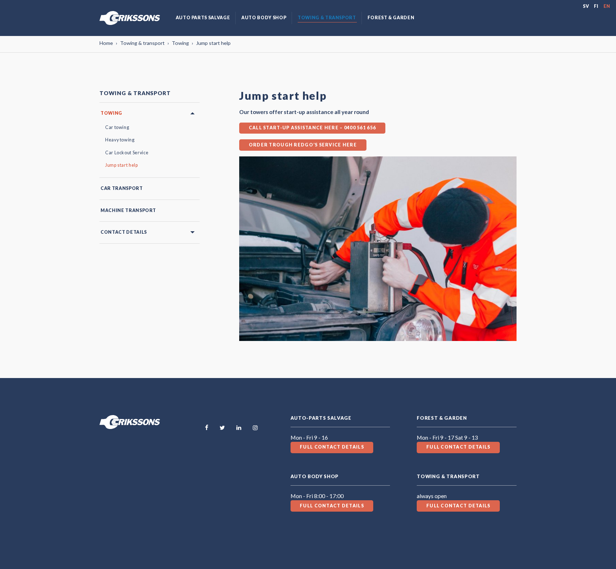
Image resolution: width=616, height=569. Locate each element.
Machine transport (128, 210)
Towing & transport (327, 17)
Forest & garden (391, 17)
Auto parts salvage (203, 17)
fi (596, 6)
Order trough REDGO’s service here (303, 145)
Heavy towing (120, 140)
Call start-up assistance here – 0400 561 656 (312, 127)
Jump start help (121, 165)
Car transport (122, 188)
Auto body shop (263, 17)
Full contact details (332, 447)
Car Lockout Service (126, 152)
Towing (180, 43)
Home (106, 43)
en (607, 6)
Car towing (117, 127)
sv (586, 6)
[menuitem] (203, 18)
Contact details (124, 232)
